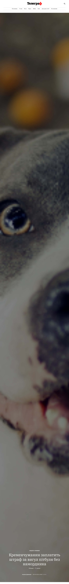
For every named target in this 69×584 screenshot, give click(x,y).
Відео (29, 8)
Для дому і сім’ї (45, 8)
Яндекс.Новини (34, 550)
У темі (20, 8)
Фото (25, 8)
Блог (39, 8)
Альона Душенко (26, 574)
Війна (34, 8)
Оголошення (54, 8)
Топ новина (14, 8)
